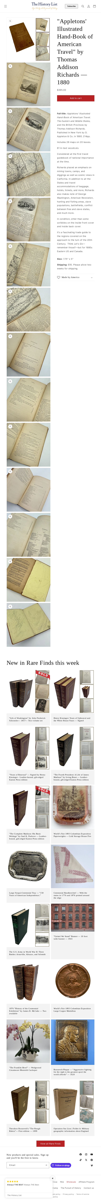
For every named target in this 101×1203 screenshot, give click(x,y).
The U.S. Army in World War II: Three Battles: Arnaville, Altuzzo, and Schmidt (27, 953)
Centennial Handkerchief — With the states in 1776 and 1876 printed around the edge (71, 895)
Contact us (89, 1188)
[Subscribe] (46, 1165)
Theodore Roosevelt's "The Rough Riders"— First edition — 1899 (24, 1130)
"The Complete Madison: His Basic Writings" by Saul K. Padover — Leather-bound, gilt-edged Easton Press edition (28, 836)
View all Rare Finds (50, 1143)
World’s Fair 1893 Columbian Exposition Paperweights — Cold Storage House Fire (72, 835)
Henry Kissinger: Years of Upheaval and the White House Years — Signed (72, 719)
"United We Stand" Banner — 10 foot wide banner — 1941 (70, 937)
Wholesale (71, 1182)
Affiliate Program (86, 1182)
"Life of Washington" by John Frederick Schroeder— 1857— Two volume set (27, 719)
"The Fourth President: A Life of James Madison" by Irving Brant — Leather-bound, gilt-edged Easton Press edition (71, 777)
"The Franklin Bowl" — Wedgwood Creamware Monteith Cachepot (25, 1069)
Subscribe (71, 6)
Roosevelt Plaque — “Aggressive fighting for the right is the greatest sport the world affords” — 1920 (73, 1072)
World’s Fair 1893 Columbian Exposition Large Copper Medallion (72, 1009)
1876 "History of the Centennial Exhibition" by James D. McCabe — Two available (27, 1011)
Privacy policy (68, 1194)
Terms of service (82, 1194)
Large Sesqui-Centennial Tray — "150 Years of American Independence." (26, 894)
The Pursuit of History (71, 1188)
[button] (5, 6)
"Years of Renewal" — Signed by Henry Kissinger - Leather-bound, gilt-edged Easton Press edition (27, 777)
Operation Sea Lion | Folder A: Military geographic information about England (71, 1130)
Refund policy (55, 1194)
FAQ (62, 1182)
